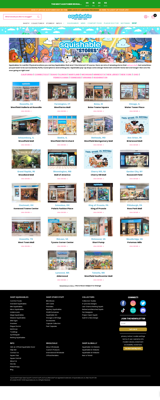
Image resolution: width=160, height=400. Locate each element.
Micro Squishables (17, 309)
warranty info (139, 339)
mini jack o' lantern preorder (83, 10)
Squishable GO (51, 315)
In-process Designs (89, 304)
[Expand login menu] (146, 16)
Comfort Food (95, 23)
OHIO (136, 74)
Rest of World (87, 355)
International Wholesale (55, 353)
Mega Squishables (17, 315)
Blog (11, 369)
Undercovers (15, 312)
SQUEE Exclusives (52, 312)
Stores (49, 23)
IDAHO (54, 74)
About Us (13, 361)
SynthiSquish (15, 335)
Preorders (49, 306)
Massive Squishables (17, 318)
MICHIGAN (87, 74)
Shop (25, 23)
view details (25, 111)
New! (134, 23)
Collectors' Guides (89, 301)
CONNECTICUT (42, 74)
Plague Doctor (111, 23)
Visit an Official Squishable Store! (22, 347)
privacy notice (126, 336)
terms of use (127, 339)
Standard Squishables (18, 304)
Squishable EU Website (90, 350)
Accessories (50, 321)
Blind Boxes (50, 301)
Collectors (37, 23)
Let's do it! (133, 329)
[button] (148, 16)
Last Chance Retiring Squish (92, 306)
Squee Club (14, 355)
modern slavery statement (133, 342)
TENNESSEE (75, 77)
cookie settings (139, 336)
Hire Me (13, 364)
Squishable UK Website (90, 353)
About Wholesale (52, 347)
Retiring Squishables (17, 337)
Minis (83, 23)
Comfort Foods (16, 301)
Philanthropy (15, 367)
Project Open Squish (90, 315)
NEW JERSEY (113, 74)
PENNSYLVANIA (60, 77)
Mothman (125, 23)
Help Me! (13, 350)
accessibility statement (133, 345)
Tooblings (13, 332)
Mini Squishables (16, 306)
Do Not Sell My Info (133, 348)
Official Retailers (52, 355)
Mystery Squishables (53, 309)
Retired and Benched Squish (92, 309)
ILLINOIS (63, 74)
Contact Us (14, 353)
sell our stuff (132, 65)
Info (58, 23)
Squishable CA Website (91, 347)
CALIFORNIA (27, 74)
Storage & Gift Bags (53, 318)
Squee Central (15, 358)
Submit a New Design (90, 318)
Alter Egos (14, 321)
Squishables (73, 23)
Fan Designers (87, 312)
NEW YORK (126, 74)
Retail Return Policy (67, 286)
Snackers (13, 323)
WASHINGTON (100, 77)
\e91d (38, 17)
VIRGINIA (87, 77)
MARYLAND (74, 74)
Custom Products (53, 350)
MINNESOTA (99, 74)
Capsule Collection (53, 323)
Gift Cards (50, 304)
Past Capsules (51, 326)
